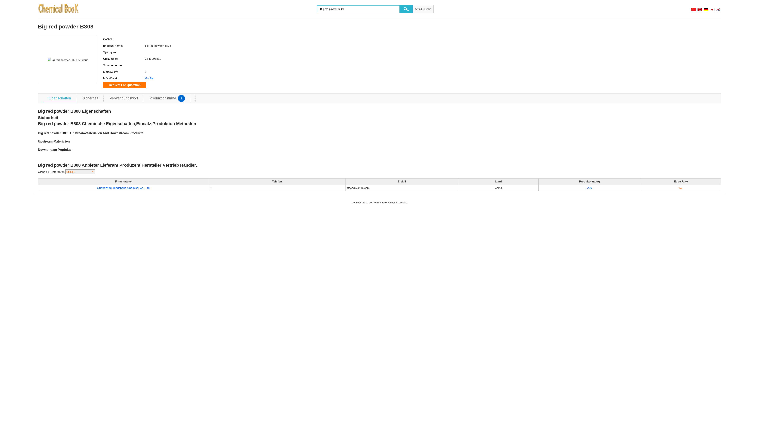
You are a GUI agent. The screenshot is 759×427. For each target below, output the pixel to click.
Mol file (149, 78)
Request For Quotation (125, 85)
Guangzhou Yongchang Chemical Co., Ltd (123, 187)
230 (589, 187)
